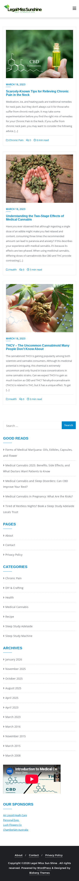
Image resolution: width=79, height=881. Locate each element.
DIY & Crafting (14, 588)
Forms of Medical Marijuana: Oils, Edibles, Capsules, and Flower (37, 452)
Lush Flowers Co (12, 825)
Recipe (9, 616)
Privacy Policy (13, 554)
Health (12, 269)
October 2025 (14, 678)
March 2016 (13, 726)
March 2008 (13, 755)
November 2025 (15, 669)
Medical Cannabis (16, 607)
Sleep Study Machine (18, 636)
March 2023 (13, 717)
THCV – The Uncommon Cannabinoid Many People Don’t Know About (37, 347)
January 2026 (13, 659)
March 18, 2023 (15, 84)
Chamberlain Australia (15, 829)
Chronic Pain (15, 140)
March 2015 (13, 746)
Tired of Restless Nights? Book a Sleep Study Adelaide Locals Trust (38, 509)
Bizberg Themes (39, 872)
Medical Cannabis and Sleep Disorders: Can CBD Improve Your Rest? (35, 484)
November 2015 (15, 736)
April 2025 (11, 698)
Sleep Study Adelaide (19, 626)
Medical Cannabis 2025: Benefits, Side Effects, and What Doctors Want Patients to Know (36, 468)
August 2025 (13, 688)
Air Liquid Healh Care (15, 815)
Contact (10, 545)
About (9, 535)
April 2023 (11, 707)
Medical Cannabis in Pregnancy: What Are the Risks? (39, 496)
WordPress (44, 867)
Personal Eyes (11, 820)
